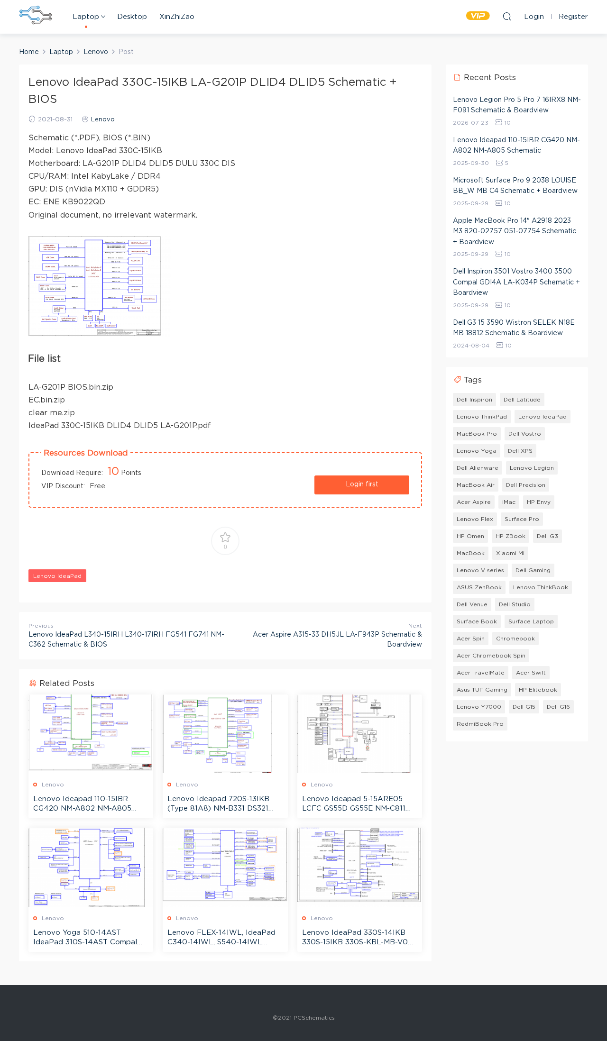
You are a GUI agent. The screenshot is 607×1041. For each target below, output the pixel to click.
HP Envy (539, 502)
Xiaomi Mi (510, 553)
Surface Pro (522, 519)
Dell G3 (547, 536)
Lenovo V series (480, 570)
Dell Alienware (477, 468)
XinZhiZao (176, 16)
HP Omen (470, 536)
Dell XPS (520, 451)
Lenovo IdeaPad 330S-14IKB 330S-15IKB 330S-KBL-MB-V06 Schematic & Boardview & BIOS (358, 938)
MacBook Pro (477, 434)
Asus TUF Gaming (482, 690)
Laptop (86, 16)
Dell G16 (558, 707)
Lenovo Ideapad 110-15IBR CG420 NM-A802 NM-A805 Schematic (82, 804)
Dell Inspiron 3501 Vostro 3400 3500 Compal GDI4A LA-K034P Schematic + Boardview (516, 282)
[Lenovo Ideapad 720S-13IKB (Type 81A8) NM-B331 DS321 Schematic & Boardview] (225, 733)
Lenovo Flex (475, 519)
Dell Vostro (524, 434)
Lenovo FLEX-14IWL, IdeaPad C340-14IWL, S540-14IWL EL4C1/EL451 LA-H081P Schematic (221, 938)
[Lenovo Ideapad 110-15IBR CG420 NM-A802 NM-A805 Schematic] (90, 733)
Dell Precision (525, 485)
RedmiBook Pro (480, 724)
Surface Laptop (531, 621)
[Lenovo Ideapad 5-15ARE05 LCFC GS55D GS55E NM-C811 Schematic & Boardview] (359, 733)
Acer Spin (471, 638)
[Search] (507, 16)
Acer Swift (531, 673)
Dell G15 (524, 707)
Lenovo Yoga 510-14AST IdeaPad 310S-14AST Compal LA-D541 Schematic (85, 938)
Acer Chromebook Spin (491, 655)
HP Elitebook (538, 690)
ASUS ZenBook (479, 587)
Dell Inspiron (474, 399)
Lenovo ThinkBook (540, 587)
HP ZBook (510, 536)
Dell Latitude (522, 399)
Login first (362, 484)
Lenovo (103, 120)
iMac (508, 502)
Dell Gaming (533, 570)
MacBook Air (476, 485)
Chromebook (515, 638)
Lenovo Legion (532, 468)
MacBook (471, 553)
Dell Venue (472, 604)
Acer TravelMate (481, 673)
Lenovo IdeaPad (57, 576)
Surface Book (477, 621)
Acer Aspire (474, 502)
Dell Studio (515, 604)
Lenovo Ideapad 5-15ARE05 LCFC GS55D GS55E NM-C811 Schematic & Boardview (353, 804)
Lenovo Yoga (477, 451)
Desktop (132, 16)
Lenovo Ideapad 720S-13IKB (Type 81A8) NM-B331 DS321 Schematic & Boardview (218, 804)
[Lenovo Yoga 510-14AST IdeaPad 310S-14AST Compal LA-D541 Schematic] (90, 867)
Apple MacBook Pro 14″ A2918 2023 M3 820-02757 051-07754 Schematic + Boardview (514, 232)
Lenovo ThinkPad (482, 417)
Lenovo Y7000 (479, 707)
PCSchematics (35, 16)
